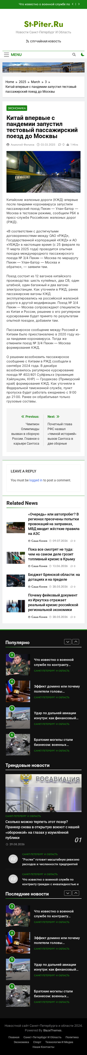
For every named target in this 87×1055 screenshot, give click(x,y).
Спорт (37, 1042)
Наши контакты (43, 1047)
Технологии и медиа (59, 1042)
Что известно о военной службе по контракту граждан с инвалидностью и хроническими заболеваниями (42, 4)
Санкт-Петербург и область (51, 671)
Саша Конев (39, 541)
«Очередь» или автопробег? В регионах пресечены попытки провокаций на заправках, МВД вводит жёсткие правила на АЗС (54, 524)
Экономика (17, 108)
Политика (72, 1037)
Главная (13, 1037)
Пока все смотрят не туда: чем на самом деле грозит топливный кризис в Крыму (51, 554)
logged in (35, 480)
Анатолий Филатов (22, 145)
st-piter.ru (43, 24)
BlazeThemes (52, 1030)
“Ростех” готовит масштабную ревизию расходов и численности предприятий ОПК (50, 864)
